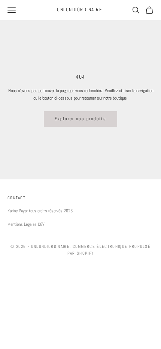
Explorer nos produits (80, 119)
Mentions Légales (22, 224)
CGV (41, 224)
